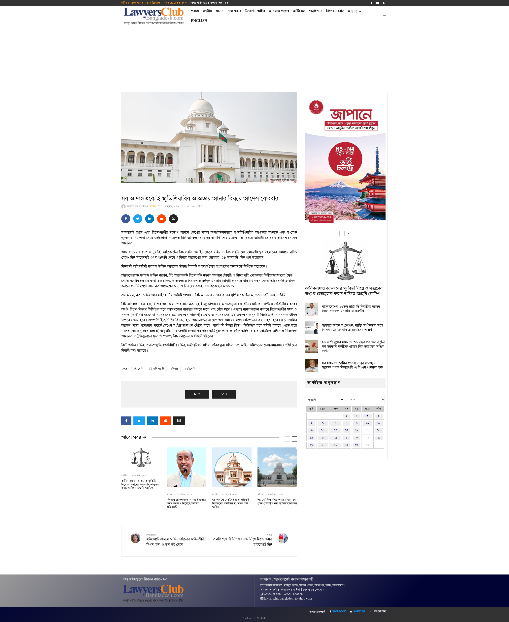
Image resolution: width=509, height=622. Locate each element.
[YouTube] (377, 3)
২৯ (346, 444)
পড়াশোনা (315, 11)
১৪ (335, 430)
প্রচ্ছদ (195, 11)
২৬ (311, 444)
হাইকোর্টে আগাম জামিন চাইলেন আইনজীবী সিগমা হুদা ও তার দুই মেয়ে (175, 540)
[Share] (125, 218)
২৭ (322, 444)
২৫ (379, 437)
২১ (335, 437)
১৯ (311, 437)
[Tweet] (137, 218)
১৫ (346, 430)
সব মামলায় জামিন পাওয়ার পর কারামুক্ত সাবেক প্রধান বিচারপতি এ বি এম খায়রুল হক (352, 366)
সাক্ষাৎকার (234, 11)
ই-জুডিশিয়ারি (157, 369)
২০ (322, 437)
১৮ (378, 430)
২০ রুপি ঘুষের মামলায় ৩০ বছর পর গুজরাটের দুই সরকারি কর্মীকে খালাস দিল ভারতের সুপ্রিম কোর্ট (353, 347)
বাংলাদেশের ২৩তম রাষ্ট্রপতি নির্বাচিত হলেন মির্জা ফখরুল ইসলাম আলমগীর (351, 309)
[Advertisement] (254, 56)
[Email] (173, 218)
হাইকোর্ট (191, 369)
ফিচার (175, 369)
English (199, 21)
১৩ (322, 430)
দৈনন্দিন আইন (255, 11)
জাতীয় (207, 11)
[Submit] (161, 218)
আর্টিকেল (299, 11)
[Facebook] (371, 3)
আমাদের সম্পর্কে (317, 612)
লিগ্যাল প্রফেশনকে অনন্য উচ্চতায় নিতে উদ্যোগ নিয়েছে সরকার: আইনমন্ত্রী (186, 504)
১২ (311, 430)
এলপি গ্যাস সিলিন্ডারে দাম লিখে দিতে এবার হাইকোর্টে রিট (242, 540)
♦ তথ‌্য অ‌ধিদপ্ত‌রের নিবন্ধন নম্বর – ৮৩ (209, 3)
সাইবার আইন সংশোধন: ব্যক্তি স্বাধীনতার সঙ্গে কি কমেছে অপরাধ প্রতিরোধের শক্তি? (352, 328)
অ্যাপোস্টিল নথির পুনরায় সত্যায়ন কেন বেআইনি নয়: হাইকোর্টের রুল (277, 502)
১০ (367, 423)
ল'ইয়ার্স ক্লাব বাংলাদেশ (137, 206)
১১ (378, 423)
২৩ (356, 437)
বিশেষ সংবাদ (335, 11)
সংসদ (219, 11)
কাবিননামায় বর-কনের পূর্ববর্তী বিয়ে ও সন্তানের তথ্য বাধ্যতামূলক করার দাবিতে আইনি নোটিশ (140, 485)
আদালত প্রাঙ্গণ (279, 11)
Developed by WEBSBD (254, 618)
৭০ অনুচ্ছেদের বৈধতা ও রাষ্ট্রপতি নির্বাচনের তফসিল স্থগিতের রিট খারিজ (231, 504)
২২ (346, 437)
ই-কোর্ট (139, 369)
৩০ (356, 444)
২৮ (335, 444)
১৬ (356, 430)
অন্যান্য (352, 11)
